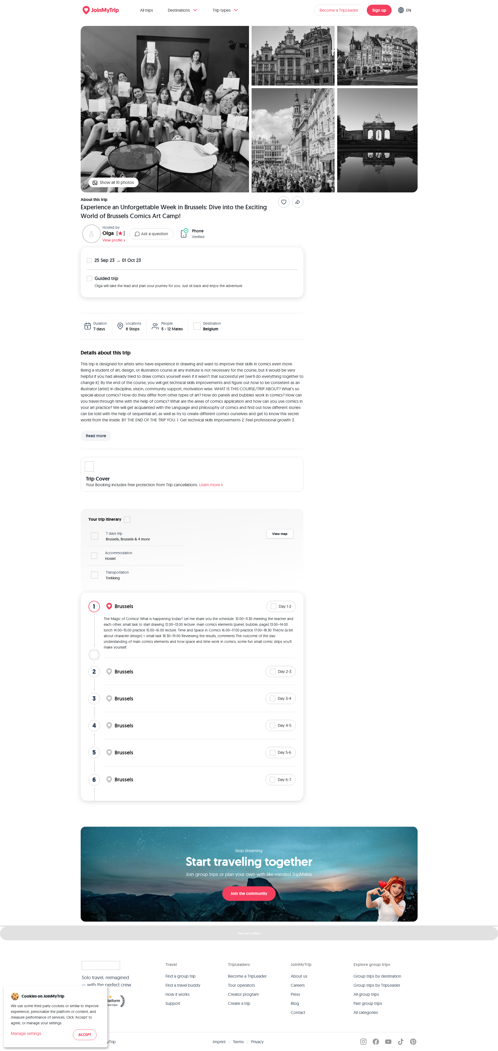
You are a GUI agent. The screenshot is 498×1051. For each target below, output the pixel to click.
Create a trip (239, 1003)
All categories (366, 1012)
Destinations (179, 10)
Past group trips (368, 1003)
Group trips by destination (377, 976)
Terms (238, 1041)
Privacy (257, 1041)
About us (299, 976)
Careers (298, 985)
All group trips (366, 994)
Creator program (243, 994)
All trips (146, 10)
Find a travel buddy (182, 985)
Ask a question (154, 233)
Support (172, 1003)
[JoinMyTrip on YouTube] (388, 1042)
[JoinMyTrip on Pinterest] (413, 1042)
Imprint (219, 1041)
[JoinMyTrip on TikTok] (401, 1042)
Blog (295, 1003)
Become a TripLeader (339, 10)
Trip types (222, 10)
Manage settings (26, 1033)
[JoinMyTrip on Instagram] (363, 1042)
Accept (84, 1034)
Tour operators (241, 985)
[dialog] (55, 1016)
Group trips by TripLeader (377, 985)
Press (295, 994)
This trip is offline (249, 933)
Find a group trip (180, 976)
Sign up (379, 10)
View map (279, 534)
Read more (96, 436)
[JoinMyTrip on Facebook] (376, 1042)
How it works (177, 994)
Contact (298, 1012)
